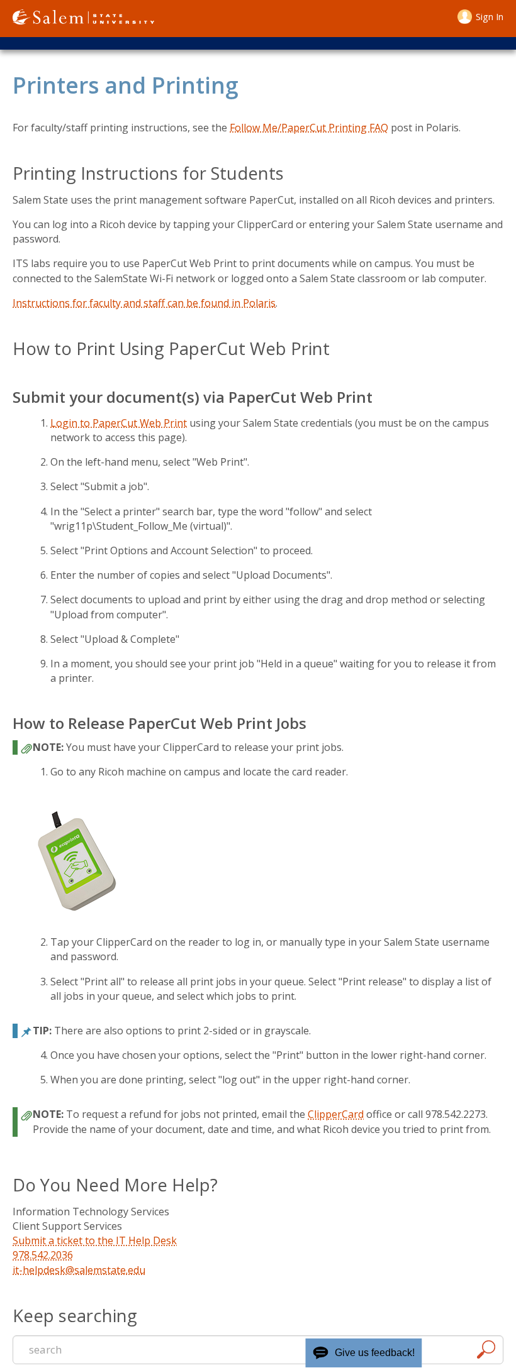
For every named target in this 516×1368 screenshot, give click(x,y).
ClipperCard (336, 1114)
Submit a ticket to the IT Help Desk (95, 1240)
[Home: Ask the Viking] (83, 18)
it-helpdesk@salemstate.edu (79, 1270)
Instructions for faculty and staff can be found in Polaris (144, 303)
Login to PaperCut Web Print (118, 423)
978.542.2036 (43, 1255)
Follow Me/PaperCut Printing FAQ (309, 127)
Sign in (489, 17)
